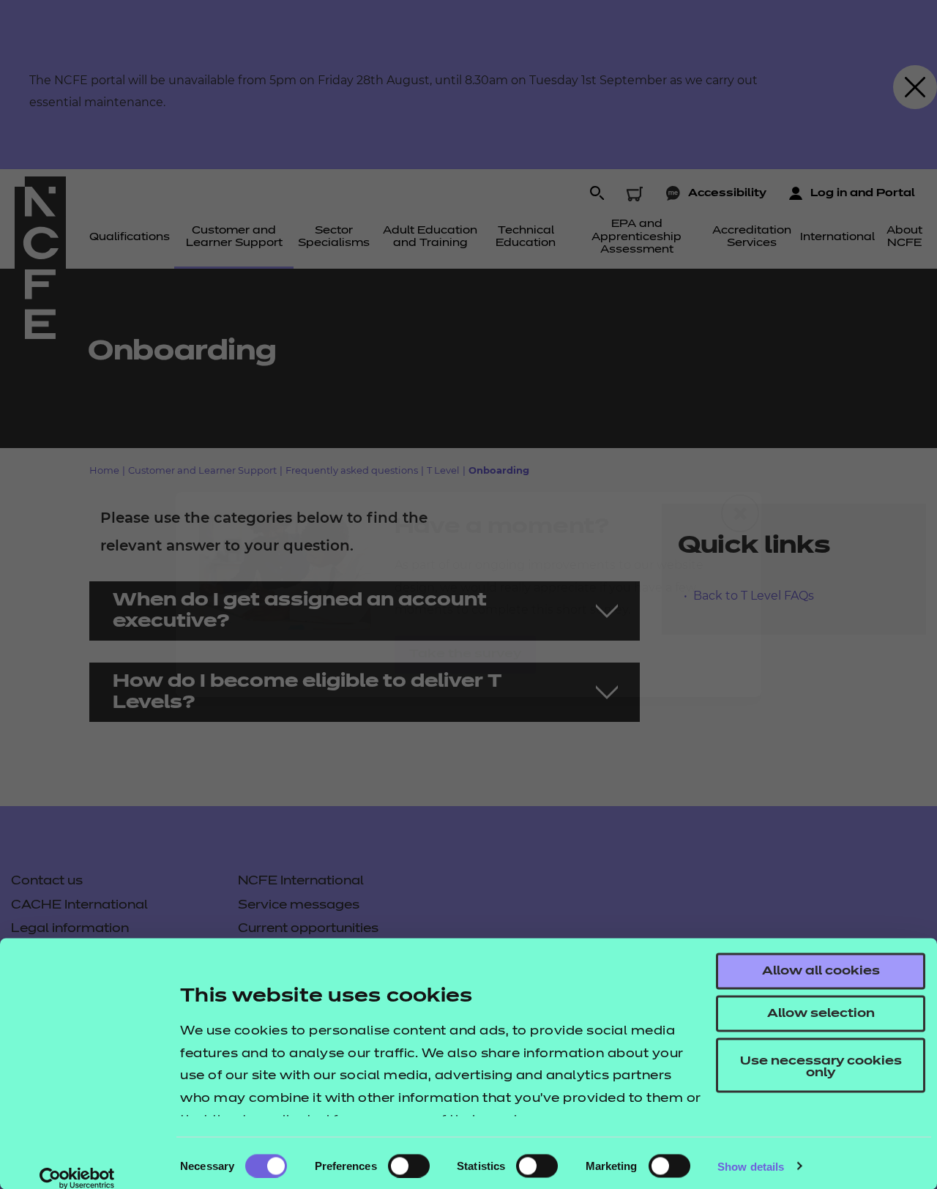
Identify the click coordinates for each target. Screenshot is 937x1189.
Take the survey (465, 654)
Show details (750, 1166)
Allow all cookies (821, 971)
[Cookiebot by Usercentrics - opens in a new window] (77, 1178)
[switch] (409, 1165)
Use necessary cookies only (821, 1067)
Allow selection (821, 1014)
